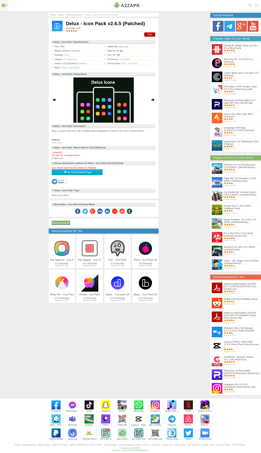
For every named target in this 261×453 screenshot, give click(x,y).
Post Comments (60, 223)
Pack (66, 195)
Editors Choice (142, 445)
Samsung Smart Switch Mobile (72, 441)
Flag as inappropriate (70, 67)
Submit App (179, 445)
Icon (60, 195)
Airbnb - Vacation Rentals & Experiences (188, 429)
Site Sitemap (193, 445)
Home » (54, 15)
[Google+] (241, 26)
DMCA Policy (238, 445)
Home (18, 445)
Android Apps (110, 445)
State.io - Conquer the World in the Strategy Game (205, 429)
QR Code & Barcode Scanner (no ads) (106, 443)
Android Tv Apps (60, 445)
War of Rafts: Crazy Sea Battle (155, 427)
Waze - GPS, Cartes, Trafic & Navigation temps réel (56, 429)
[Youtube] (253, 26)
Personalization (70, 59)
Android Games (126, 445)
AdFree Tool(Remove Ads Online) (85, 445)
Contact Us (167, 445)
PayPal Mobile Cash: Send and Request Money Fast (56, 443)
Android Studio (208, 445)
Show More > (57, 143)
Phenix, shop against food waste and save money (172, 443)
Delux (54, 195)
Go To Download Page (79, 172)
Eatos (66, 55)
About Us (155, 445)
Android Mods (29, 445)
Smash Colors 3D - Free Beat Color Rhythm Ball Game (205, 415)
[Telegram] (229, 26)
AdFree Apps (43, 445)
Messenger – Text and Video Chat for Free (72, 413)
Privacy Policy (223, 445)
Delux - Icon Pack (129, 63)
